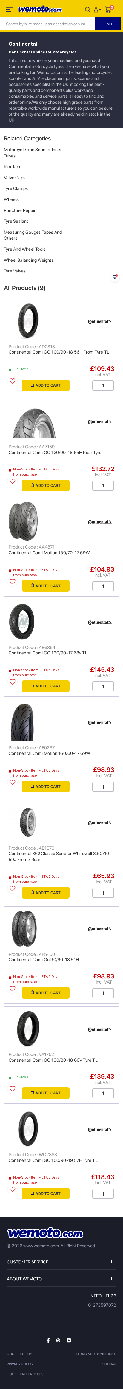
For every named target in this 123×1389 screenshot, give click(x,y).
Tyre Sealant (16, 221)
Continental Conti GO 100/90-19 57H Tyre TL (53, 1160)
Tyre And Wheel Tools (24, 249)
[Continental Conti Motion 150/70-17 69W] (61, 521)
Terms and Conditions (96, 1354)
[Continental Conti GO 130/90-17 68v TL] (61, 621)
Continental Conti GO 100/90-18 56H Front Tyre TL (59, 352)
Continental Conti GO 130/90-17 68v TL (48, 653)
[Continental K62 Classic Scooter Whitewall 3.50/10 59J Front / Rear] (61, 822)
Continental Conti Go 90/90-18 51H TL (47, 959)
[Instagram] (69, 1340)
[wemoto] (45, 1233)
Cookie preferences (25, 1374)
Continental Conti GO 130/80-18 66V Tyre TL (53, 1060)
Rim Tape (13, 166)
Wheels (11, 199)
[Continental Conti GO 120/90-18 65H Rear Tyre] (61, 421)
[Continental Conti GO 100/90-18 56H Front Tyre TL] (61, 320)
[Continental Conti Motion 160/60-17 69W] (61, 721)
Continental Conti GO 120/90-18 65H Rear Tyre (55, 452)
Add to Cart (48, 385)
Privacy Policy (20, 1364)
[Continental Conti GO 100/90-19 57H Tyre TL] (61, 1128)
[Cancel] (87, 9)
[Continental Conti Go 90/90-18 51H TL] (61, 928)
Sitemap (109, 1364)
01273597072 (102, 1305)
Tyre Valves (15, 271)
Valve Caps (14, 177)
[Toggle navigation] (10, 10)
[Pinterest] (58, 1340)
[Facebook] (48, 1340)
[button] (98, 9)
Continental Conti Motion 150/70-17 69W (49, 552)
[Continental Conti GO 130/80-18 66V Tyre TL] (61, 1028)
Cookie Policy (19, 1354)
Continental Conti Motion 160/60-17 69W (49, 753)
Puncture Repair (20, 210)
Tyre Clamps (16, 188)
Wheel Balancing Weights (29, 260)
